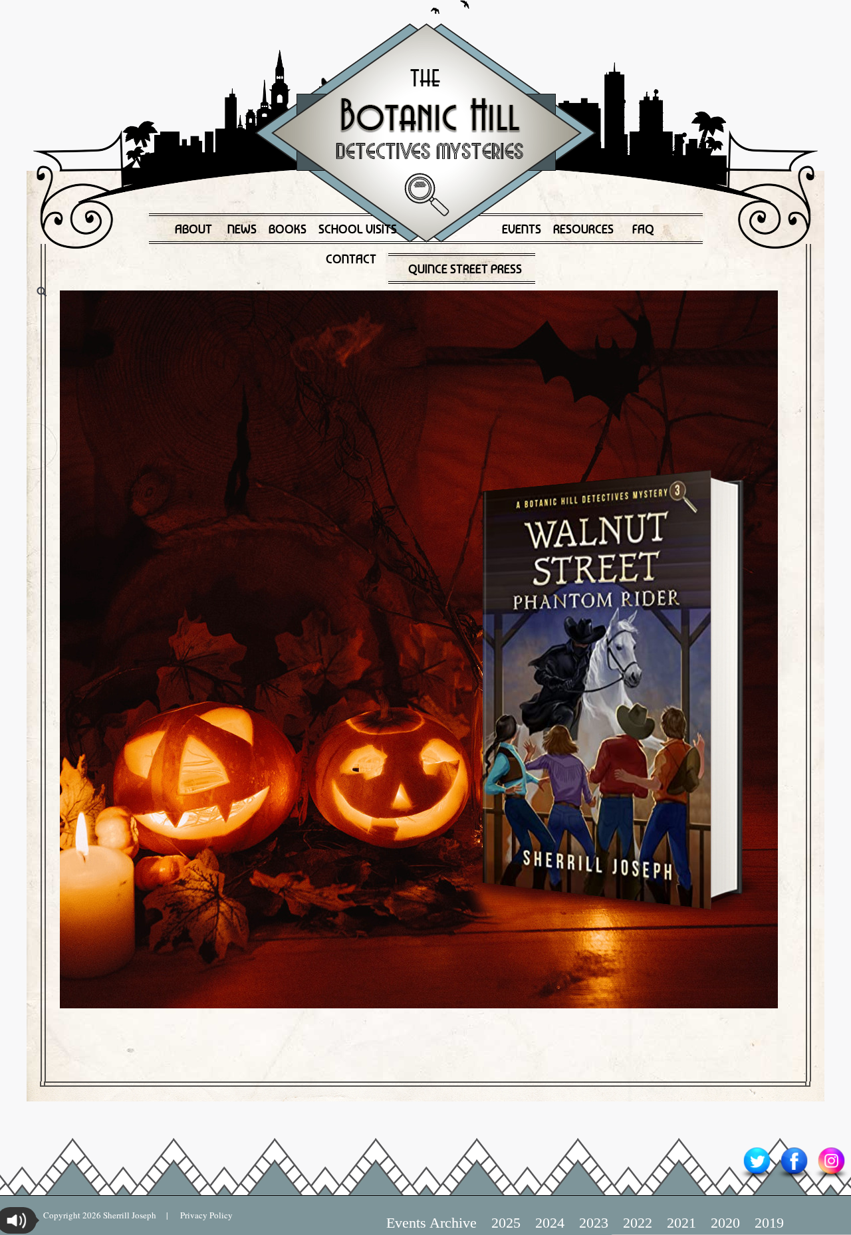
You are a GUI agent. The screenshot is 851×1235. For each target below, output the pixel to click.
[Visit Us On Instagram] (831, 1177)
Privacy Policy (200, 1215)
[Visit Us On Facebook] (793, 1177)
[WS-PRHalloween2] (425, 649)
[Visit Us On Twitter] (756, 1177)
